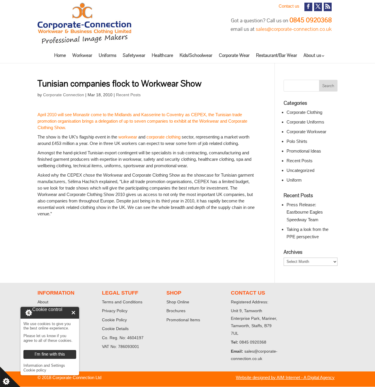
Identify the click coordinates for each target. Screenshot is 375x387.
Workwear (82, 55)
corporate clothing (164, 136)
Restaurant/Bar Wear (276, 55)
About (43, 302)
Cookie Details (115, 328)
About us (312, 55)
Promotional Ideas (304, 150)
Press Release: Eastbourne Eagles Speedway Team (305, 212)
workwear (127, 136)
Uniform (294, 180)
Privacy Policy (114, 310)
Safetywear (134, 55)
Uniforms (107, 55)
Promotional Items (183, 319)
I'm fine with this (73, 312)
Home (60, 55)
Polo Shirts (297, 141)
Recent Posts (128, 94)
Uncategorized (300, 170)
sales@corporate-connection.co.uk (294, 29)
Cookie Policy (114, 319)
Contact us (289, 6)
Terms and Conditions (122, 302)
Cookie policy (34, 370)
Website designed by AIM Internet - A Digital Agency (285, 377)
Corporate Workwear (306, 131)
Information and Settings (44, 365)
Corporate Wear (234, 55)
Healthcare (162, 55)
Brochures (175, 310)
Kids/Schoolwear (196, 55)
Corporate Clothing (304, 112)
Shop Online (177, 302)
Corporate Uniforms (305, 121)
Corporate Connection (63, 94)
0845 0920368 (310, 20)
